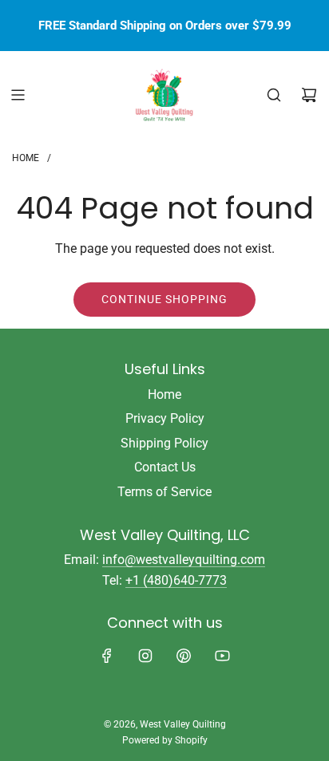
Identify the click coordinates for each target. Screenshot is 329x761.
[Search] (273, 94)
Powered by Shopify (165, 740)
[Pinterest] (183, 655)
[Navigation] (17, 94)
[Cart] (309, 94)
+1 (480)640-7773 (176, 580)
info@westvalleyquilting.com (183, 559)
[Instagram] (145, 655)
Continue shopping (164, 299)
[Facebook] (107, 655)
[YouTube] (222, 655)
